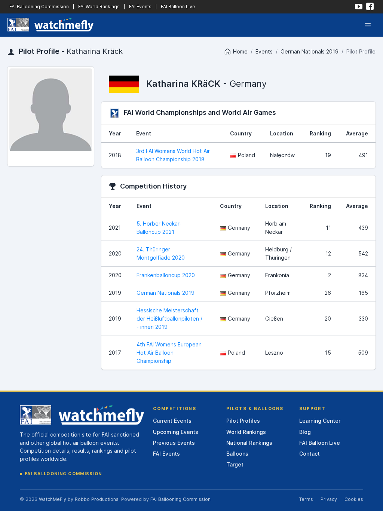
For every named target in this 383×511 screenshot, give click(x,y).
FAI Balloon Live (178, 6)
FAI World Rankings (99, 6)
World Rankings (246, 432)
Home (240, 51)
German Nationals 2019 (309, 51)
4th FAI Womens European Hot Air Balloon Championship (169, 352)
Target (234, 464)
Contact (309, 453)
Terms (306, 499)
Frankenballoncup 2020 (166, 275)
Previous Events (174, 443)
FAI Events (140, 6)
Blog (305, 432)
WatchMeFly (52, 499)
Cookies (353, 499)
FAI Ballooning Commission (39, 6)
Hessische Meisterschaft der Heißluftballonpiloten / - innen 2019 (169, 318)
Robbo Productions (97, 499)
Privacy (329, 499)
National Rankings (249, 443)
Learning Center (319, 420)
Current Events (172, 420)
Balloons (237, 453)
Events (264, 51)
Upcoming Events (175, 432)
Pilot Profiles (243, 420)
